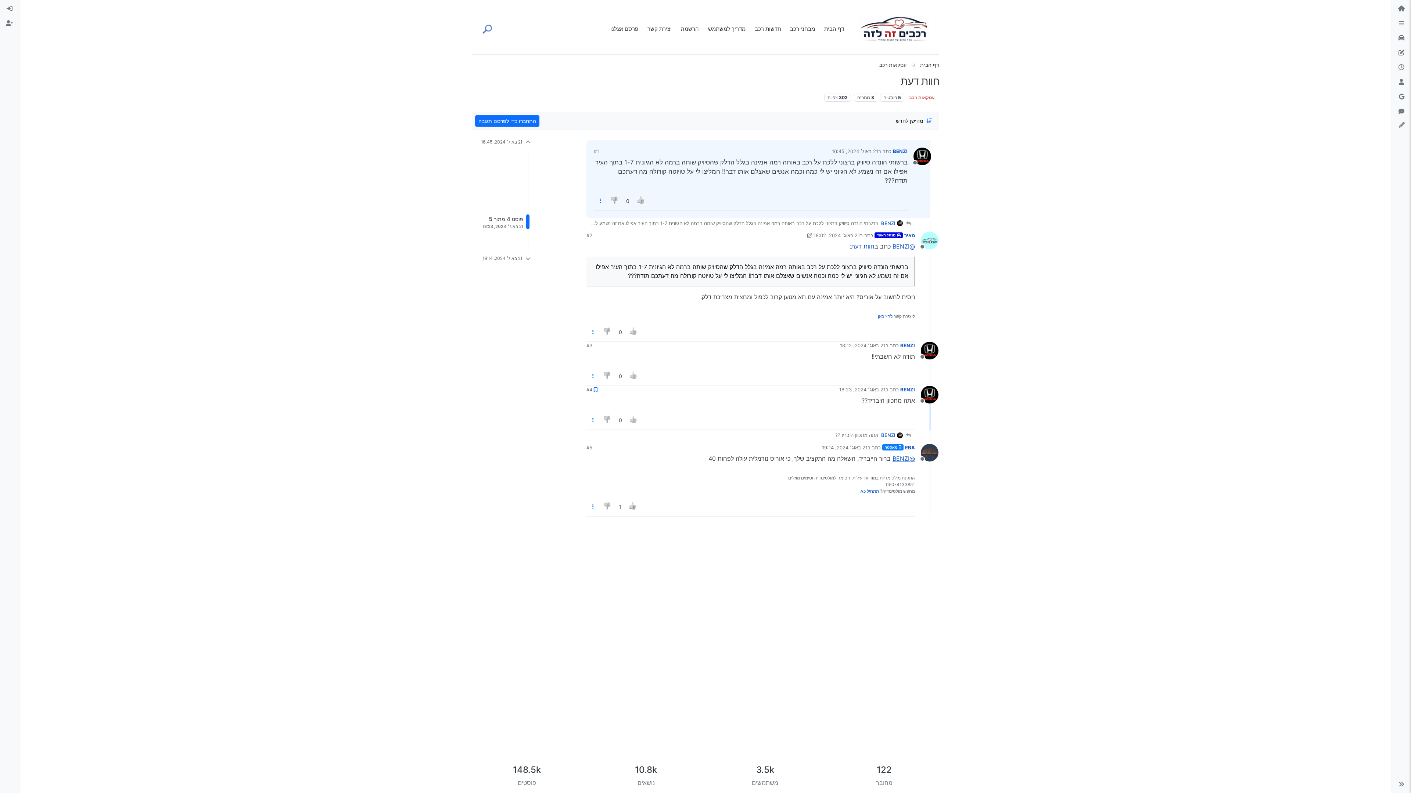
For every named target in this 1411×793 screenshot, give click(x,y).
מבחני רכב (802, 28)
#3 (589, 345)
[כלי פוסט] (600, 201)
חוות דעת (863, 246)
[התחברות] (9, 9)
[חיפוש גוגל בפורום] (1401, 97)
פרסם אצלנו (624, 28)
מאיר (909, 235)
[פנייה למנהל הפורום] (1401, 111)
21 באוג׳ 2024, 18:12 (863, 345)
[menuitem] (9, 9)
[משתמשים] (1401, 82)
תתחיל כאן (869, 491)
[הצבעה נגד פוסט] (615, 201)
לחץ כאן (885, 316)
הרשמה (690, 28)
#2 (589, 235)
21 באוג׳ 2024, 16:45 (855, 151)
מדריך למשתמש (727, 28)
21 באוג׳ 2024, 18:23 (862, 389)
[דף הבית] (1401, 9)
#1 (596, 151)
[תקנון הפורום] (1401, 23)
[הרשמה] (9, 23)
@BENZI (904, 246)
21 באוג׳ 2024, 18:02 (837, 235)
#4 (589, 389)
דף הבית (834, 28)
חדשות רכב (768, 28)
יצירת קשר (659, 28)
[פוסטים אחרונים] (1401, 67)
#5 (589, 447)
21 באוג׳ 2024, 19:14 (845, 447)
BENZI (900, 151)
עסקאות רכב (921, 97)
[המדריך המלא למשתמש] (1401, 53)
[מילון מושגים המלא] (1401, 38)
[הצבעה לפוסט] (640, 201)
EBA (910, 447)
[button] (1401, 784)
